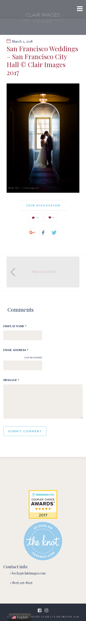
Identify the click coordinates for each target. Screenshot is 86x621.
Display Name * (14, 326)
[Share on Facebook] (43, 232)
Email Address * (15, 350)
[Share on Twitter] (54, 232)
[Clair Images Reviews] (43, 504)
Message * (11, 380)
